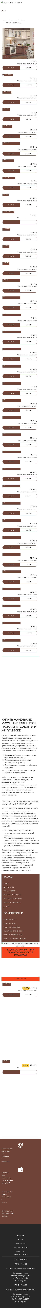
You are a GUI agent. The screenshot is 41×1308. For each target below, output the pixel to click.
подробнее (11, 67)
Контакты (20, 1251)
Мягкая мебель (9, 891)
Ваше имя (6, 657)
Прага (6, 108)
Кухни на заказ (10, 919)
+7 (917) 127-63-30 (20, 1264)
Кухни (23, 20)
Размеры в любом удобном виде (13, 679)
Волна (6, 262)
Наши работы (20, 1244)
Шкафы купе (8, 887)
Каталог (13, 20)
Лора (5, 194)
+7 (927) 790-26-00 (20, 1260)
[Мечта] (18, 43)
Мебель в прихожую (12, 902)
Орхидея (7, 91)
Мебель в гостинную (12, 898)
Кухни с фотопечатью (13, 935)
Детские (7, 906)
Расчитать (28, 67)
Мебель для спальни (12, 895)
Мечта (6, 57)
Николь (6, 228)
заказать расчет (20, 704)
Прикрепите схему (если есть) (13, 690)
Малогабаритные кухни (13, 931)
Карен (6, 245)
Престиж (7, 125)
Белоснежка (8, 211)
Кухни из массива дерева (14, 939)
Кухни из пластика (11, 927)
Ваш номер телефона (10, 668)
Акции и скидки (21, 1247)
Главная (4, 20)
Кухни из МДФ (9, 923)
